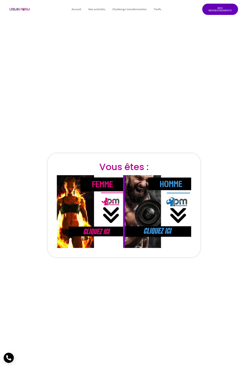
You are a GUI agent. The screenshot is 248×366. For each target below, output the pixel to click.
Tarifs (157, 9)
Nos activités (96, 9)
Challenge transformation (129, 9)
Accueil (76, 9)
